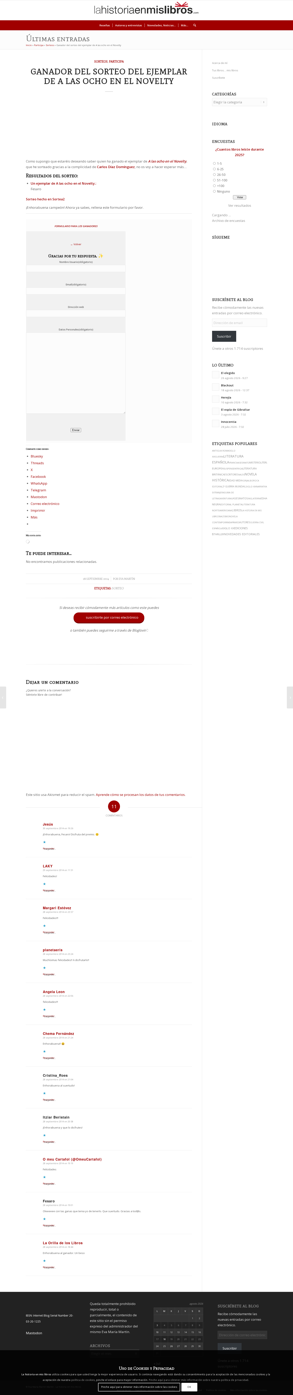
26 (171, 1346)
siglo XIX (251, 486)
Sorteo (118, 588)
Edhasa (265, 498)
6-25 (220, 169)
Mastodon (34, 1333)
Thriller (219, 534)
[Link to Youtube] (266, 10)
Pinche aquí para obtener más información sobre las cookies (139, 1387)
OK (189, 1387)
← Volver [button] (75, 244)
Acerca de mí (219, 63)
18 (164, 1339)
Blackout (227, 385)
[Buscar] (193, 25)
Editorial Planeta (231, 504)
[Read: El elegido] (215, 374)
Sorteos (50, 45)
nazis (241, 474)
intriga (238, 468)
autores (244, 522)
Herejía (226, 397)
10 (157, 1332)
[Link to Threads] (260, 10)
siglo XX (228, 528)
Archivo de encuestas (228, 220)
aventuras (226, 498)
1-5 (219, 163)
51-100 (222, 180)
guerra (219, 456)
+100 (220, 186)
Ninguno (223, 191)
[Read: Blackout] (215, 387)
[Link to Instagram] (248, 10)
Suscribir (224, 336)
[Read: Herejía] (215, 399)
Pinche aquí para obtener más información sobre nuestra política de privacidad (198, 1380)
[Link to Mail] (278, 10)
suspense (229, 468)
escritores (231, 474)
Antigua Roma (220, 450)
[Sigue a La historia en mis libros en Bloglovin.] (109, 654)
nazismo (224, 516)
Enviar (76, 430)
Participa (38, 45)
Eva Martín (127, 579)
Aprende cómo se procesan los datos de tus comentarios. (141, 794)
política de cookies (83, 1380)
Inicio (29, 45)
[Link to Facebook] (272, 10)
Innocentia (228, 422)
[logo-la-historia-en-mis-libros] (146, 10)
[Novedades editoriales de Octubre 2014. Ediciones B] (290, 697)
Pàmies (235, 522)
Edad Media (236, 480)
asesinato (243, 462)
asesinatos (240, 498)
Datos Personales (76, 329)
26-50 (221, 174)
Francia (233, 462)
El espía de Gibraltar (235, 409)
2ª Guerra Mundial (234, 486)
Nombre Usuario (75, 262)
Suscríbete (218, 77)
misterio (254, 462)
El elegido (228, 373)
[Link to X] (254, 10)
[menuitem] (104, 25)
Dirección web (76, 307)
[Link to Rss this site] (284, 10)
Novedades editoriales (242, 534)
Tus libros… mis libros (225, 70)
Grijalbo (248, 480)
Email (76, 284)
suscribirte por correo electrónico (109, 617)
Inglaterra (254, 498)
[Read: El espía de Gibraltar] (215, 411)
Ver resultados (239, 205)
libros (237, 510)
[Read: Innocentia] (215, 423)
